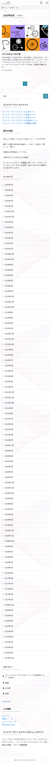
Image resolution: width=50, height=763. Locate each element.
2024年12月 (9, 254)
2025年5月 (9, 232)
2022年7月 (9, 360)
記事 (7, 693)
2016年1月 (9, 626)
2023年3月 (9, 323)
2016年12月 (9, 605)
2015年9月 (9, 631)
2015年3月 (9, 647)
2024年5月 (9, 280)
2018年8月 (9, 546)
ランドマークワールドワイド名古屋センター (20, 120)
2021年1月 (9, 440)
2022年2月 (9, 386)
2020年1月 (9, 477)
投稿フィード (7, 718)
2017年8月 (9, 578)
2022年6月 (9, 365)
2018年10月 (9, 541)
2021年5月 (9, 429)
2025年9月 (9, 222)
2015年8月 (9, 636)
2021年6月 (9, 424)
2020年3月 (9, 466)
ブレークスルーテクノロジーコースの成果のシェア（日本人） (25, 676)
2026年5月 (9, 190)
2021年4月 (9, 434)
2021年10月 (9, 402)
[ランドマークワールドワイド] (6, 3)
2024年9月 (9, 264)
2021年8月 (9, 413)
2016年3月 (9, 620)
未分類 (8, 688)
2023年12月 (9, 296)
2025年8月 (9, 227)
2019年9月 (9, 498)
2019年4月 (9, 519)
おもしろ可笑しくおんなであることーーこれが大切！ (25, 139)
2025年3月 (9, 238)
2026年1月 (9, 206)
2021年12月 (9, 392)
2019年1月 (9, 525)
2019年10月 (9, 493)
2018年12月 (9, 530)
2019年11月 (9, 487)
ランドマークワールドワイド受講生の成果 (19, 123)
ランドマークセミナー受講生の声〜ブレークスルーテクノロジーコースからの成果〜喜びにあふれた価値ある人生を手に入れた (25, 165)
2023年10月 (9, 307)
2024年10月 (9, 259)
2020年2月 (9, 471)
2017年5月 (9, 594)
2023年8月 (9, 317)
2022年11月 (9, 339)
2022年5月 (9, 371)
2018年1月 (9, 567)
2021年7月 (9, 418)
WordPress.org (8, 724)
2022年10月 (9, 344)
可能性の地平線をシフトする (15, 152)
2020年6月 (9, 456)
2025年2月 (9, 243)
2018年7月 (9, 551)
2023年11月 (9, 301)
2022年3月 (9, 381)
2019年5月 (9, 514)
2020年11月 (9, 445)
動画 (7, 683)
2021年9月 (9, 408)
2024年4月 (9, 286)
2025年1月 (9, 248)
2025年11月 (9, 216)
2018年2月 (9, 562)
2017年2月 (9, 599)
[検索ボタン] (41, 3)
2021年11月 (9, 397)
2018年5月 (9, 557)
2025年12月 (9, 211)
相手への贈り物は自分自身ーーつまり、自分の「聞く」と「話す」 (24, 145)
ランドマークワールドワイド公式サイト (18, 111)
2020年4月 (9, 461)
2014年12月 (9, 658)
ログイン (5, 716)
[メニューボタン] (47, 3)
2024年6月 (9, 275)
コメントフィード (9, 721)
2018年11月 (9, 535)
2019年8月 (9, 503)
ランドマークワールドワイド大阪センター (19, 117)
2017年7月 (9, 583)
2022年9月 (9, 349)
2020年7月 (9, 450)
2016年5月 (9, 615)
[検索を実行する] (45, 96)
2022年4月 (9, 376)
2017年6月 (9, 589)
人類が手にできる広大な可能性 (15, 157)
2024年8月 (9, 270)
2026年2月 (9, 200)
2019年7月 (9, 509)
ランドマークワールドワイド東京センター (19, 114)
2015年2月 (9, 652)
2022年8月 (9, 355)
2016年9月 (9, 610)
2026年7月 (9, 184)
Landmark (6, 701)
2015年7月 (9, 642)
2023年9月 (9, 312)
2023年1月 (9, 328)
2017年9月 (9, 573)
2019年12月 (9, 482)
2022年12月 (9, 333)
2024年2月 (9, 291)
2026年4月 (9, 195)
